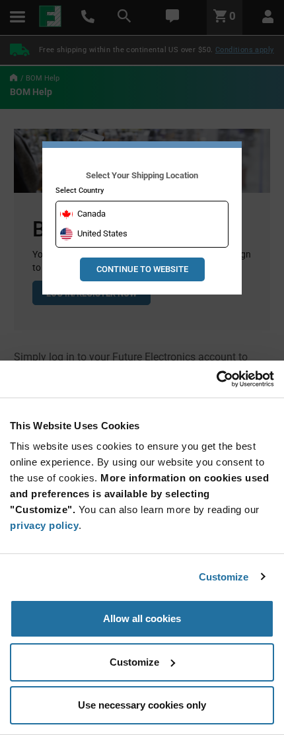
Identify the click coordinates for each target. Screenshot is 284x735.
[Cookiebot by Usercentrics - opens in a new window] (216, 379)
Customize (224, 576)
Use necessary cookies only (142, 705)
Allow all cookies (142, 618)
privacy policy (44, 525)
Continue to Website (142, 269)
